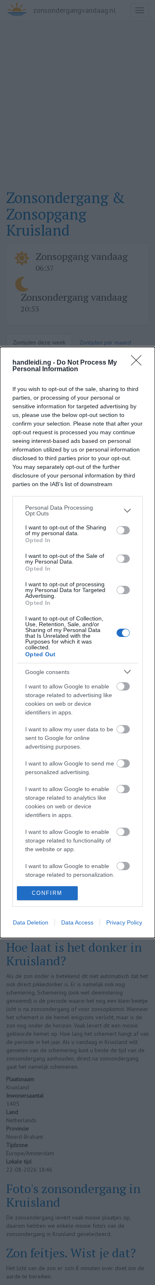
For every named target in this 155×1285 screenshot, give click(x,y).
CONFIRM (47, 893)
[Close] (139, 363)
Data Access (77, 922)
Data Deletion (30, 922)
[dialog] (77, 642)
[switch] (123, 530)
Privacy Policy (124, 922)
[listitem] (77, 510)
